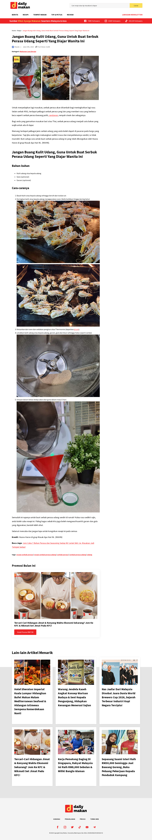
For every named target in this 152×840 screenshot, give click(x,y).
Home (14, 31)
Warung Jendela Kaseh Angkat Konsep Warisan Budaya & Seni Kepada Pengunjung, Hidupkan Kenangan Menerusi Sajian (74, 697)
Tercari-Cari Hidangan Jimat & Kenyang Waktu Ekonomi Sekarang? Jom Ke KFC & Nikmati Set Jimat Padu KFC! (53, 624)
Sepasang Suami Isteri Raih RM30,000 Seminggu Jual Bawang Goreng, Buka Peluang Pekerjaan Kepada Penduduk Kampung (119, 767)
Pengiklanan (70, 819)
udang (89, 555)
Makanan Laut (25, 51)
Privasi (83, 819)
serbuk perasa (62, 555)
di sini (76, 329)
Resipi (25, 14)
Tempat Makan (40, 14)
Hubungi (56, 819)
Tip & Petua (56, 14)
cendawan (53, 115)
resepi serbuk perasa (24, 555)
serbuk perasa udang (77, 555)
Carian (136, 6)
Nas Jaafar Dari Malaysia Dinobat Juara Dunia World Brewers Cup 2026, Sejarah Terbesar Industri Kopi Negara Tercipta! (118, 697)
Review (70, 14)
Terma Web (94, 819)
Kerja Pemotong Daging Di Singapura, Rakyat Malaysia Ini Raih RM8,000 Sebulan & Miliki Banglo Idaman (75, 765)
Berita (15, 14)
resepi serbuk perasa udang (45, 555)
